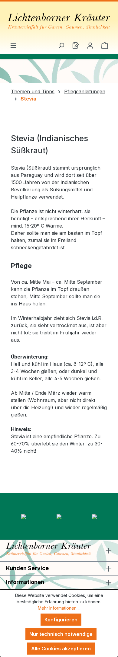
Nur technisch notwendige (61, 634)
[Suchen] (61, 45)
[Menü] (13, 45)
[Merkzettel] (75, 45)
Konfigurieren (60, 620)
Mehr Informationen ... (59, 608)
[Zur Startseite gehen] (59, 21)
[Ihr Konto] (90, 45)
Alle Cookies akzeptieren (61, 649)
